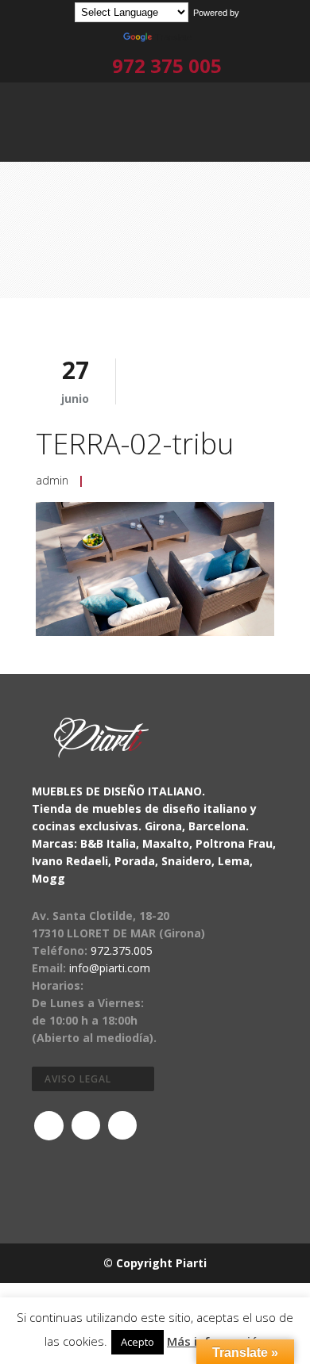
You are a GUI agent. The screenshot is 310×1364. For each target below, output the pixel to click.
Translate (173, 37)
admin (52, 480)
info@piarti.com (109, 967)
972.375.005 (122, 950)
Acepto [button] (137, 1342)
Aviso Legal (78, 1079)
